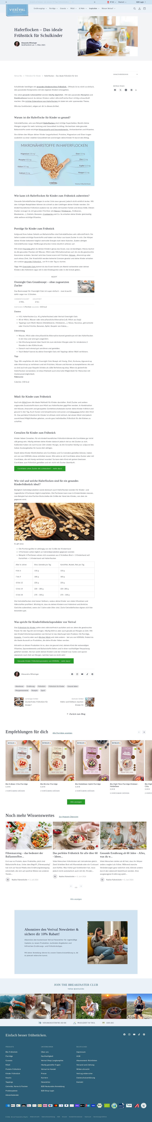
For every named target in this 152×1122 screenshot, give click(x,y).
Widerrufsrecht (82, 1069)
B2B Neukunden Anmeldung (53, 1086)
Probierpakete (11, 1091)
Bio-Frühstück (11, 1052)
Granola (17, 637)
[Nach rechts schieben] (144, 732)
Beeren (57, 211)
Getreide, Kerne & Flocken (17, 1086)
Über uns (45, 1052)
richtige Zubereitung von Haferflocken (41, 101)
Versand (64, 1116)
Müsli (24, 402)
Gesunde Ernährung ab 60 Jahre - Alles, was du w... (122, 855)
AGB (78, 1056)
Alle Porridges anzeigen (62, 733)
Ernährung (30, 686)
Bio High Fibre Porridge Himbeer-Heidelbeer (124, 785)
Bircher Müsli (45, 637)
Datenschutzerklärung (85, 1078)
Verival (13, 1117)
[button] (40, 8)
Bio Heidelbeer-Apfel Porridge (88, 784)
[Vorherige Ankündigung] (6, 2)
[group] (12, 1006)
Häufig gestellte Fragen (51, 1065)
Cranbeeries (48, 214)
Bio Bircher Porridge (49, 784)
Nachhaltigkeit (47, 1056)
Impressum (80, 1052)
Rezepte (34, 690)
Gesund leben (73, 686)
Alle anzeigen (76, 802)
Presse (44, 1073)
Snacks (8, 1078)
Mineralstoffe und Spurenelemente (54, 129)
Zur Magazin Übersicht (68, 817)
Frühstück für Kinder (33, 76)
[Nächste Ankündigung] (94, 2)
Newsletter (45, 1082)
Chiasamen (75, 412)
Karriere (44, 1078)
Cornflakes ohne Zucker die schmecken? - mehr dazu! (40, 468)
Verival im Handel (48, 1069)
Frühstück (41, 686)
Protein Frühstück (13, 1069)
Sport (43, 690)
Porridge (27, 249)
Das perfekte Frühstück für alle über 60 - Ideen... (75, 855)
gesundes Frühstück (33, 261)
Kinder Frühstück (13, 1073)
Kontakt (79, 1082)
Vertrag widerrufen (84, 1073)
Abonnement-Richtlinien (86, 1060)
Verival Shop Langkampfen (52, 1060)
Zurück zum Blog (77, 714)
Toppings (9, 1082)
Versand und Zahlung (85, 1065)
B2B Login (140, 2)
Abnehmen (19, 686)
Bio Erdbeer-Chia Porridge (17, 784)
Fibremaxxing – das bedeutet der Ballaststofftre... (24, 855)
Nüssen (72, 255)
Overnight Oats (29, 266)
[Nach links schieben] (139, 732)
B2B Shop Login (47, 1091)
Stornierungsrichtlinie (100, 1116)
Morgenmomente (21, 690)
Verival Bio (18, 76)
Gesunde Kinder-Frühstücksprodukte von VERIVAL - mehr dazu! (44, 661)
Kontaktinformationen (75, 1116)
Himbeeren (66, 211)
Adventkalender (12, 1095)
